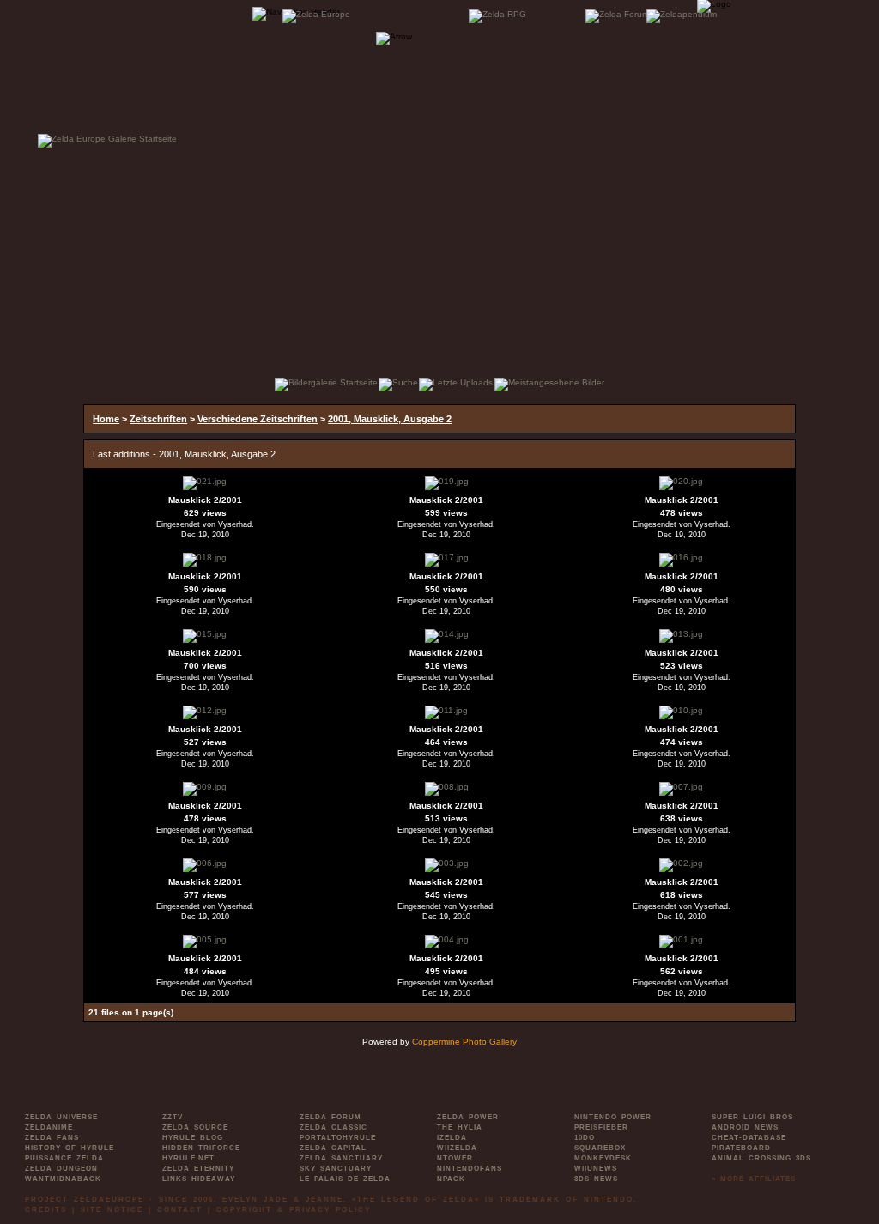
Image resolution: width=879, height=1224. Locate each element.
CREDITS (46, 1210)
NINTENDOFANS (469, 1168)
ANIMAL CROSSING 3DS (761, 1158)
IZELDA (452, 1138)
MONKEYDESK (603, 1158)
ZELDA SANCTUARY (341, 1158)
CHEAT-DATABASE (749, 1138)
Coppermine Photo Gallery (464, 1041)
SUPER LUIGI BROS (752, 1117)
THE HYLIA (459, 1127)
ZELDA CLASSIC (333, 1127)
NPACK (451, 1179)
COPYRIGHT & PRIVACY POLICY (293, 1210)
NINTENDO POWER (613, 1117)
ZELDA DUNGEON (61, 1168)
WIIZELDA (457, 1148)
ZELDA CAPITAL (333, 1148)
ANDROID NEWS (745, 1127)
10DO (584, 1138)
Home (106, 419)
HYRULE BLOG (192, 1138)
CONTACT (180, 1210)
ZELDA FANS (52, 1138)
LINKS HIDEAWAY (198, 1179)
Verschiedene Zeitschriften (257, 419)
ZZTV (172, 1117)
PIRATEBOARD (741, 1148)
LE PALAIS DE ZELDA (345, 1179)
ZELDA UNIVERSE (61, 1117)
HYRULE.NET (188, 1158)
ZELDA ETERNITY (198, 1168)
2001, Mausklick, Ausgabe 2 (390, 419)
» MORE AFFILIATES (754, 1179)
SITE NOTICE (112, 1210)
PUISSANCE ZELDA (64, 1158)
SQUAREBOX (600, 1148)
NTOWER (455, 1158)
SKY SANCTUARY (336, 1168)
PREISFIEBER (601, 1127)
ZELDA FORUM (330, 1117)
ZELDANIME (49, 1127)
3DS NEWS (596, 1179)
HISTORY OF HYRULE (69, 1148)
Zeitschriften (158, 419)
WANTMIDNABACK (63, 1179)
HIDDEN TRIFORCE (201, 1148)
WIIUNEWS (595, 1168)
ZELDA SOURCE (195, 1127)
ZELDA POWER (468, 1117)
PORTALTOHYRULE (338, 1138)
